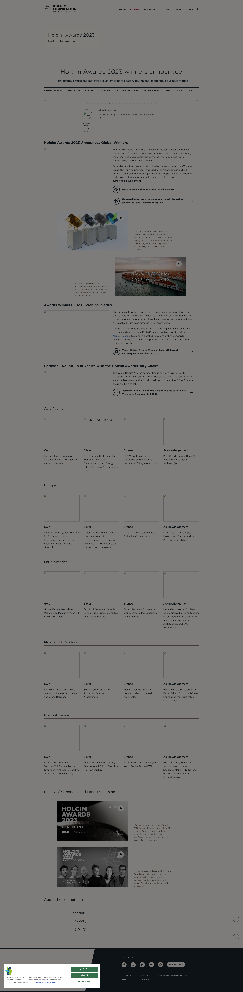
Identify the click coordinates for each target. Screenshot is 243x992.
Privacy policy (51, 982)
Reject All (84, 975)
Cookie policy (38, 982)
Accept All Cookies (84, 969)
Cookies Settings (84, 981)
